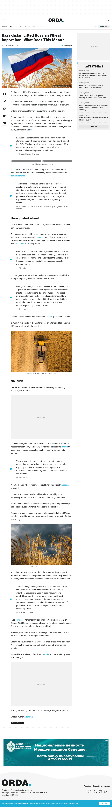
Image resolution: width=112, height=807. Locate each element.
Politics (23, 27)
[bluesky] (105, 792)
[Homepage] (56, 20)
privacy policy (73, 803)
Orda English (68, 46)
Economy (13, 27)
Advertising (105, 786)
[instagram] (89, 792)
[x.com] (95, 792)
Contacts (96, 786)
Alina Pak (28, 717)
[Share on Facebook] (4, 94)
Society (5, 27)
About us (87, 786)
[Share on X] (4, 115)
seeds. (33, 130)
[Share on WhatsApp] (4, 108)
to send (49, 316)
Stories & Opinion (35, 27)
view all (94, 127)
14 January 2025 (9, 46)
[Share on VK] (4, 123)
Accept (105, 803)
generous (40, 237)
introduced (65, 485)
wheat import (18, 723)
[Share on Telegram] (4, 101)
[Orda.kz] (16, 788)
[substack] (100, 792)
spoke (46, 654)
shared (65, 447)
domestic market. (18, 176)
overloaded (19, 243)
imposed (21, 620)
